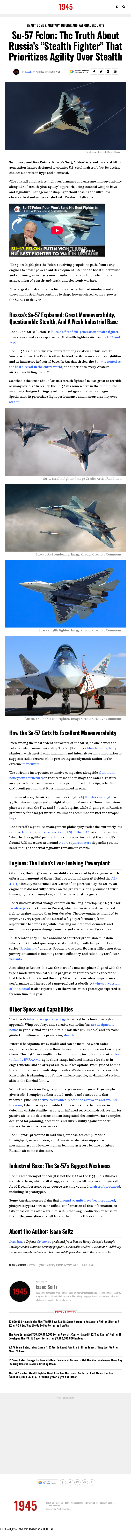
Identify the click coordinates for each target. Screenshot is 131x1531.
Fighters (41, 1265)
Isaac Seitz (30, 72)
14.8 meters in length (96, 797)
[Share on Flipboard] (108, 71)
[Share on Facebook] (94, 71)
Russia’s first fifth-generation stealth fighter (84, 332)
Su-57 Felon (87, 1265)
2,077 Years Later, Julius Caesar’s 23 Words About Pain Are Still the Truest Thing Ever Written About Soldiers (63, 1349)
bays (12, 818)
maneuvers (31, 764)
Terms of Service (106, 1502)
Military (51, 1265)
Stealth (68, 1265)
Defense (31, 1265)
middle (104, 386)
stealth (14, 402)
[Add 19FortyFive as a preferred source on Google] (79, 71)
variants (15, 959)
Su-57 (76, 1265)
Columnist (43, 1241)
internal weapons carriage (47, 1019)
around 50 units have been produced (87, 1200)
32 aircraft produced (104, 1186)
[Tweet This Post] (101, 71)
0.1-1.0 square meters (75, 842)
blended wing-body (101, 748)
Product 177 (29, 948)
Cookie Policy (53, 1505)
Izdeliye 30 (17, 908)
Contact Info (77, 1502)
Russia (59, 1265)
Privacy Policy (91, 1502)
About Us (50, 1502)
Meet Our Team (63, 1502)
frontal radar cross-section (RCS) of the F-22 (55, 832)
